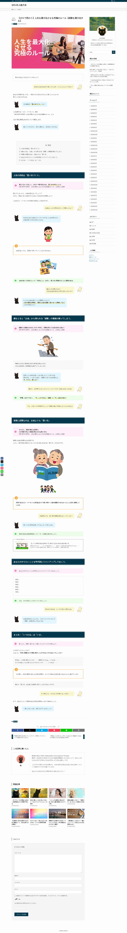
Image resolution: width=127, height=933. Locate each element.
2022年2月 (94, 174)
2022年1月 (94, 177)
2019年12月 (94, 210)
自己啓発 (93, 243)
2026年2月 (94, 106)
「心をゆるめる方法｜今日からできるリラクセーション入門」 (102, 80)
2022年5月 (94, 163)
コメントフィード (94, 259)
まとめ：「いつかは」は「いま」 (31, 160)
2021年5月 (94, 202)
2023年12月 (94, 131)
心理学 (93, 236)
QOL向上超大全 (19, 5)
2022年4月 (94, 167)
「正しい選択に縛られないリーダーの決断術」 (101, 86)
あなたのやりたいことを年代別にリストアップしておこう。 (40, 157)
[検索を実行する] (113, 52)
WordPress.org (93, 261)
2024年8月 (94, 123)
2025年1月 (94, 120)
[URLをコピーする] (79, 730)
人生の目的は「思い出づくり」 (31, 148)
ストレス (93, 225)
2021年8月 (94, 192)
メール (17, 882)
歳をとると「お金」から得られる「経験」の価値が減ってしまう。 (42, 151)
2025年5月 (94, 113)
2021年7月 (94, 195)
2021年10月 (94, 184)
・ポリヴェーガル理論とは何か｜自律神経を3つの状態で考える (102, 65)
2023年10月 (94, 134)
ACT (92, 222)
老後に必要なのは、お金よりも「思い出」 (34, 154)
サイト (16, 889)
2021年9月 (94, 188)
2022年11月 (94, 149)
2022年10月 (94, 152)
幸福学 (93, 229)
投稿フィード (92, 257)
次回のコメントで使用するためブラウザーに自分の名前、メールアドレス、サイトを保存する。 (42, 895)
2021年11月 (94, 181)
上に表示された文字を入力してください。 (25, 903)
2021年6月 (94, 199)
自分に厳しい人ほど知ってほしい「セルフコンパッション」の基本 (102, 70)
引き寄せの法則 (95, 233)
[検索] (114, 1)
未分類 (15, 23)
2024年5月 (94, 127)
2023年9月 (94, 138)
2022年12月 (94, 145)
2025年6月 (94, 109)
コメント (17, 853)
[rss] (112, 1)
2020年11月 (94, 206)
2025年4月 (94, 116)
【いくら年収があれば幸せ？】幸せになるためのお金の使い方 (49, 543)
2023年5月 (94, 141)
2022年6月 (94, 159)
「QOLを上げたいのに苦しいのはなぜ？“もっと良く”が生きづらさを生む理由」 (102, 75)
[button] (17, 730)
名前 (16, 875)
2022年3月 (94, 170)
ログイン (91, 255)
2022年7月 (94, 156)
